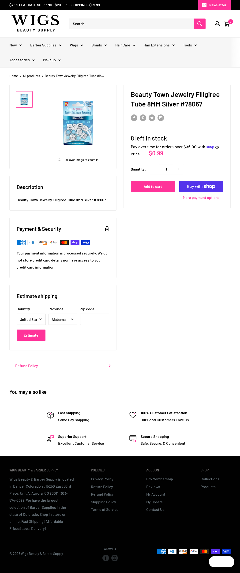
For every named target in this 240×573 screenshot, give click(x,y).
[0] (227, 24)
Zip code (87, 309)
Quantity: (138, 169)
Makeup (49, 59)
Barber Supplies (43, 45)
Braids (96, 45)
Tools (187, 45)
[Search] (200, 24)
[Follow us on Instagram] (114, 558)
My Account (155, 494)
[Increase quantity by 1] (179, 169)
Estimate (31, 335)
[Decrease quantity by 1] (154, 169)
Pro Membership (159, 479)
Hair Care (122, 45)
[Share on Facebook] (134, 117)
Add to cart (153, 186)
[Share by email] (161, 117)
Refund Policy (26, 365)
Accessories (19, 59)
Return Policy (102, 486)
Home (13, 76)
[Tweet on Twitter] (152, 117)
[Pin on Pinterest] (143, 117)
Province (56, 309)
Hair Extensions (157, 45)
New (13, 45)
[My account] (217, 23)
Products (208, 486)
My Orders (154, 502)
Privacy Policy (102, 479)
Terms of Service (105, 509)
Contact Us (155, 509)
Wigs (74, 45)
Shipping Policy (103, 502)
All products (31, 76)
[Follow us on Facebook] (105, 558)
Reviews (153, 486)
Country (23, 309)
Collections (210, 479)
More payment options (201, 197)
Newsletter (217, 5)
